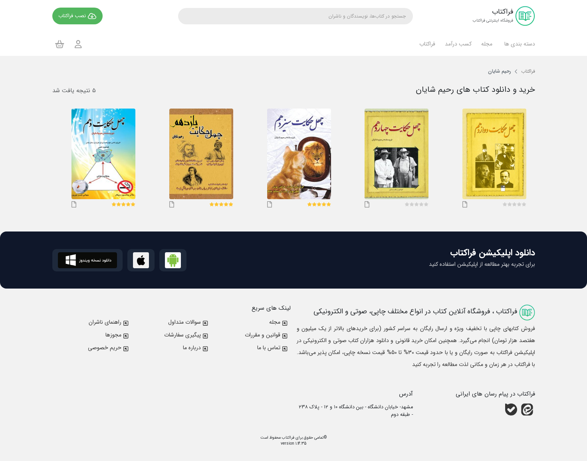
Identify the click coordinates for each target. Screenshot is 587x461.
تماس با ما (268, 347)
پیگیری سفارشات (182, 334)
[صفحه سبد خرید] (59, 44)
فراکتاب (287, 438)
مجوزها (113, 334)
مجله (274, 322)
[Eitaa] (527, 410)
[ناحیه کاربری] (78, 44)
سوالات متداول (184, 322)
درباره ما (192, 347)
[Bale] (511, 410)
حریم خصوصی (104, 347)
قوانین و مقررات (262, 334)
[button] (518, 44)
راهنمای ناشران (105, 322)
